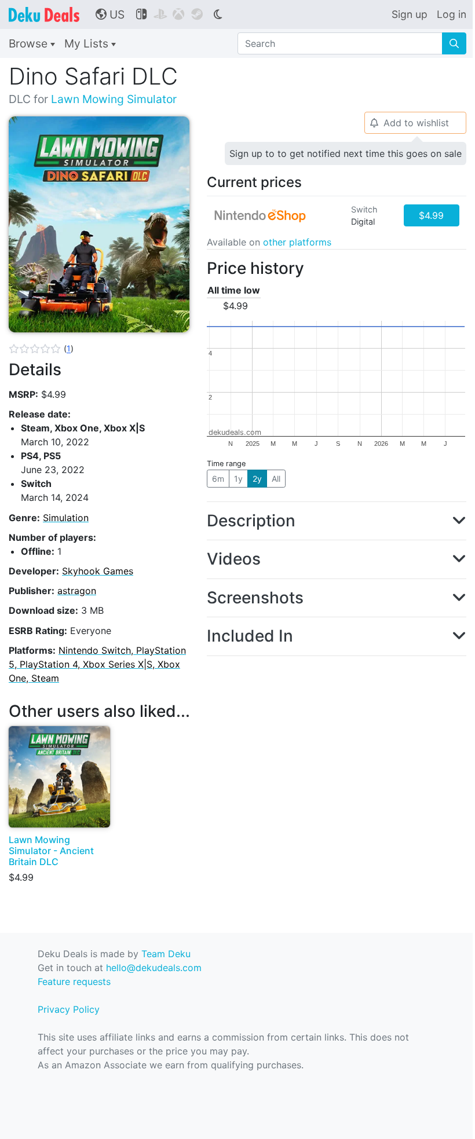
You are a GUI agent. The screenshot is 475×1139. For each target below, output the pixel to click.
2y (257, 479)
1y (238, 479)
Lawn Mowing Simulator (114, 99)
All (276, 479)
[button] (41, 349)
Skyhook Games (97, 571)
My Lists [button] (87, 43)
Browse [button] (29, 43)
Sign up (409, 14)
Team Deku (166, 953)
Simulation (66, 517)
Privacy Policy (69, 1009)
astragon (76, 590)
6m (218, 479)
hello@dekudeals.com (154, 967)
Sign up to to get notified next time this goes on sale (345, 153)
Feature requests (74, 981)
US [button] (110, 14)
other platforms (297, 242)
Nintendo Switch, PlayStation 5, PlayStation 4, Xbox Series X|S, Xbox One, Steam (97, 664)
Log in (451, 14)
